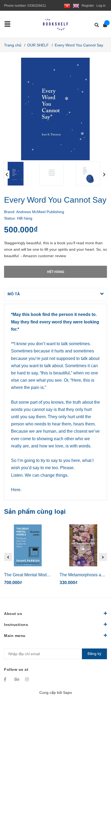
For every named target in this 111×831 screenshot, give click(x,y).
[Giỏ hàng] (103, 25)
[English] (76, 6)
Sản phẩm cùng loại (35, 511)
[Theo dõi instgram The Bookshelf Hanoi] (27, 679)
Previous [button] (6, 174)
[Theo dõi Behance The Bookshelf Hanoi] (17, 679)
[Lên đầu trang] (96, 805)
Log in (101, 6)
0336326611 (36, 6)
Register (88, 6)
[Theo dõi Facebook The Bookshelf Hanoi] (6, 679)
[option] (19, 174)
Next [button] (104, 174)
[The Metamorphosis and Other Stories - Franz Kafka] (83, 545)
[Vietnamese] (67, 6)
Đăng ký (94, 653)
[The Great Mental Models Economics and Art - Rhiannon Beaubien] (27, 545)
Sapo (67, 692)
